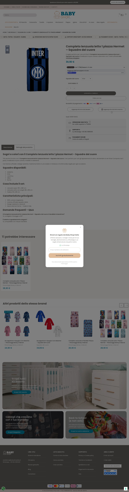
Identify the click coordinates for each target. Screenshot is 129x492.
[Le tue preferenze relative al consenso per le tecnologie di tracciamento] (125, 488)
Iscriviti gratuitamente (64, 255)
